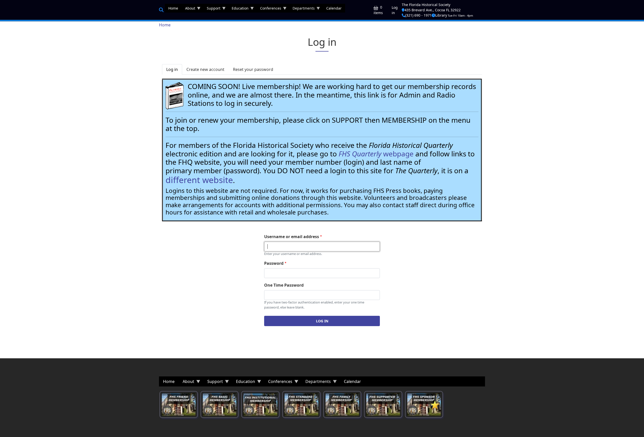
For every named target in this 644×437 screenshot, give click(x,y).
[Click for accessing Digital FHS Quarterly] (175, 95)
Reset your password (253, 69)
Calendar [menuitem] (334, 8)
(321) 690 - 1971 (418, 15)
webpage (376, 153)
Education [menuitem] (238, 9)
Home (165, 25)
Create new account (205, 69)
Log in (395, 10)
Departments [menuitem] (302, 9)
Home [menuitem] (173, 8)
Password (274, 263)
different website (199, 180)
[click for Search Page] (161, 10)
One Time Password (284, 285)
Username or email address (291, 236)
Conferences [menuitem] (269, 9)
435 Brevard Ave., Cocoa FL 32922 (433, 10)
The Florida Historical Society (426, 4)
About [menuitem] (188, 9)
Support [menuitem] (211, 9)
